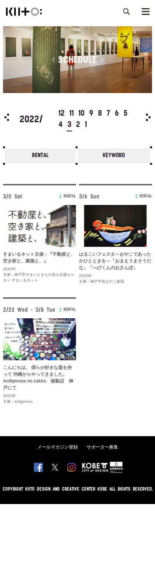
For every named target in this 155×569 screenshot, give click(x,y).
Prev (7, 117)
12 (61, 113)
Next (148, 117)
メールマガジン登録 (57, 447)
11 (71, 113)
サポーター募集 (102, 447)
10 (81, 113)
